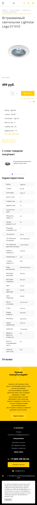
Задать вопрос (18, 416)
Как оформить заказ (18, 445)
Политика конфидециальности (18, 435)
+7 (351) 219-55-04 (19, 459)
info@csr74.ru (20, 471)
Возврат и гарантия (9, 142)
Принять (8, 500)
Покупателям (18, 438)
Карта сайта (18, 452)
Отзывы (18, 432)
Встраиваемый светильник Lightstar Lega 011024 (22, 162)
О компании (18, 428)
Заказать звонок (18, 465)
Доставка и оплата (8, 140)
